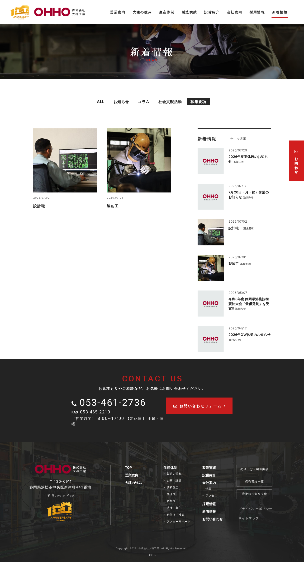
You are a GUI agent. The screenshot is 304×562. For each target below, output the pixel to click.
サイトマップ (248, 518)
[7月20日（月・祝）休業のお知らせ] (211, 197)
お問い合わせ (212, 519)
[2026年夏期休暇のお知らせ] (211, 161)
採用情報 (209, 504)
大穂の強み (133, 483)
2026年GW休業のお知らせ (249, 335)
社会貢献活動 (170, 101)
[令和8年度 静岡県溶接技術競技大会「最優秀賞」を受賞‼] (211, 303)
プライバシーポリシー (255, 508)
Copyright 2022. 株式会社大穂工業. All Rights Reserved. (152, 548)
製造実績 (209, 467)
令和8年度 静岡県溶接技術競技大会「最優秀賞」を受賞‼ (248, 303)
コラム (144, 101)
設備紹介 (209, 475)
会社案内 (209, 483)
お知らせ (121, 101)
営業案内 (131, 475)
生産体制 (170, 467)
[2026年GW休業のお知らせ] (211, 339)
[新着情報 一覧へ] (243, 138)
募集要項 (198, 101)
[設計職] (211, 232)
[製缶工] (211, 268)
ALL (100, 101)
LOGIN (152, 555)
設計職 (235, 228)
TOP (128, 467)
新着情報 (209, 511)
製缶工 (233, 264)
